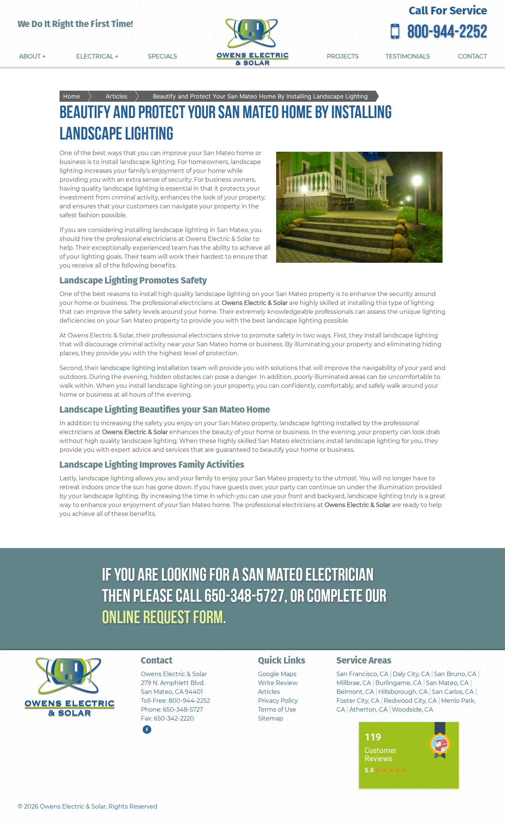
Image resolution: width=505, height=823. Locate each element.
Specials (162, 56)
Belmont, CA (355, 691)
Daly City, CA (411, 674)
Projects (343, 56)
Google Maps (277, 674)
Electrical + (97, 56)
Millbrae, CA (353, 682)
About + (32, 56)
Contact (472, 56)
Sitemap (270, 718)
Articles (116, 96)
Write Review (278, 682)
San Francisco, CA (362, 674)
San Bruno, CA (455, 674)
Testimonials (408, 56)
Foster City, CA (357, 700)
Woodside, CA (412, 709)
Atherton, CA (368, 709)
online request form (162, 619)
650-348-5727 (244, 597)
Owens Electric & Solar (73, 806)
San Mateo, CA (447, 682)
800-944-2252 (447, 33)
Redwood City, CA (410, 700)
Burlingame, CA (398, 682)
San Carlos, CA (453, 691)
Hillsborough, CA (402, 691)
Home (71, 96)
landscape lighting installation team (153, 368)
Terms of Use (277, 709)
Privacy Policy (278, 700)
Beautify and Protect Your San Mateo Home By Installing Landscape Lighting (260, 96)
